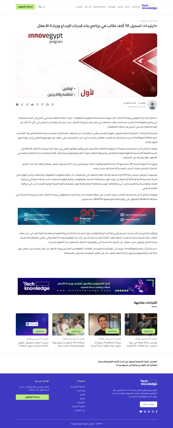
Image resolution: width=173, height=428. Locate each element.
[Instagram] (153, 412)
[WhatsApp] (52, 104)
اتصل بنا (79, 7)
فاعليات (143, 21)
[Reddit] (32, 104)
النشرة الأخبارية (78, 406)
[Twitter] (27, 104)
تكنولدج (142, 103)
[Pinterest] (42, 104)
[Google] (47, 104)
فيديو (120, 7)
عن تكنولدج (79, 410)
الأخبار (127, 7)
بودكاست (135, 7)
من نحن (87, 7)
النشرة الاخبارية (99, 7)
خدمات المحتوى (25, 7)
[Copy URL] (22, 104)
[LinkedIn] (145, 412)
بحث (43, 7)
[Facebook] (37, 104)
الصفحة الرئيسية (78, 387)
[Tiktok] (149, 412)
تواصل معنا (148, 404)
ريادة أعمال (152, 21)
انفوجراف (112, 7)
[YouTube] (141, 412)
